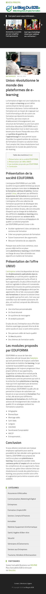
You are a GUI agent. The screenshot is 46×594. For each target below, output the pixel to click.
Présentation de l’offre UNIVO (19, 161)
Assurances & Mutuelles (17, 493)
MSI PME (33, 565)
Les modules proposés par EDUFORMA (22, 164)
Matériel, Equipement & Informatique (22, 527)
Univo (14, 193)
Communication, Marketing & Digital (22, 498)
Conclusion (12, 166)
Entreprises (11, 76)
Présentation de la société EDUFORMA (22, 159)
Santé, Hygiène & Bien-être (18, 532)
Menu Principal (14, 2)
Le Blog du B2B (29, 587)
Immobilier (12, 521)
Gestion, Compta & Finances (19, 515)
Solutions (34, 358)
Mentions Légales (26, 583)
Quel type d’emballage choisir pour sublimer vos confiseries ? (32, 34)
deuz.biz (12, 570)
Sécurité (11, 538)
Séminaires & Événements (18, 543)
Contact (16, 583)
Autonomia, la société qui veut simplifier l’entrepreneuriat (13, 34)
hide (30, 155)
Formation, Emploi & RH (17, 510)
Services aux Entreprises (17, 549)
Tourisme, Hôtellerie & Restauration (22, 555)
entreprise (11, 271)
